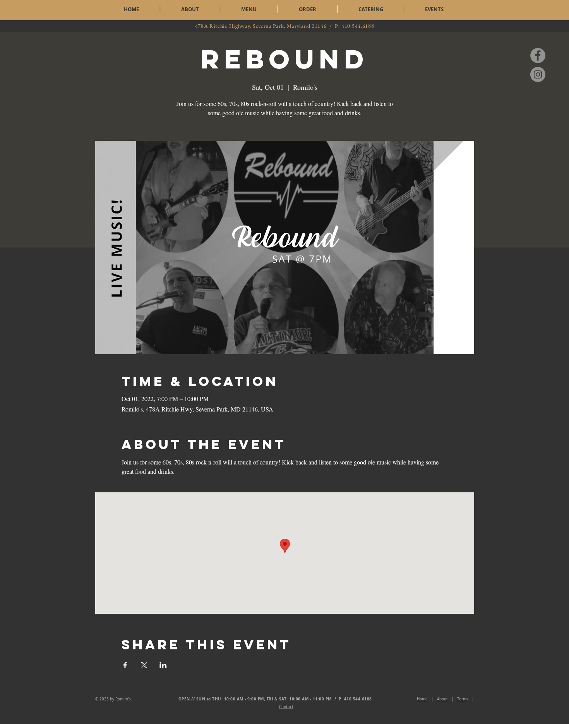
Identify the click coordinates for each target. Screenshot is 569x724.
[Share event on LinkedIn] (163, 665)
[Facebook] (537, 55)
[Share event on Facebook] (125, 665)
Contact (286, 706)
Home (422, 699)
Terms (462, 699)
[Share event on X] (144, 665)
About (442, 699)
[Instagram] (537, 74)
